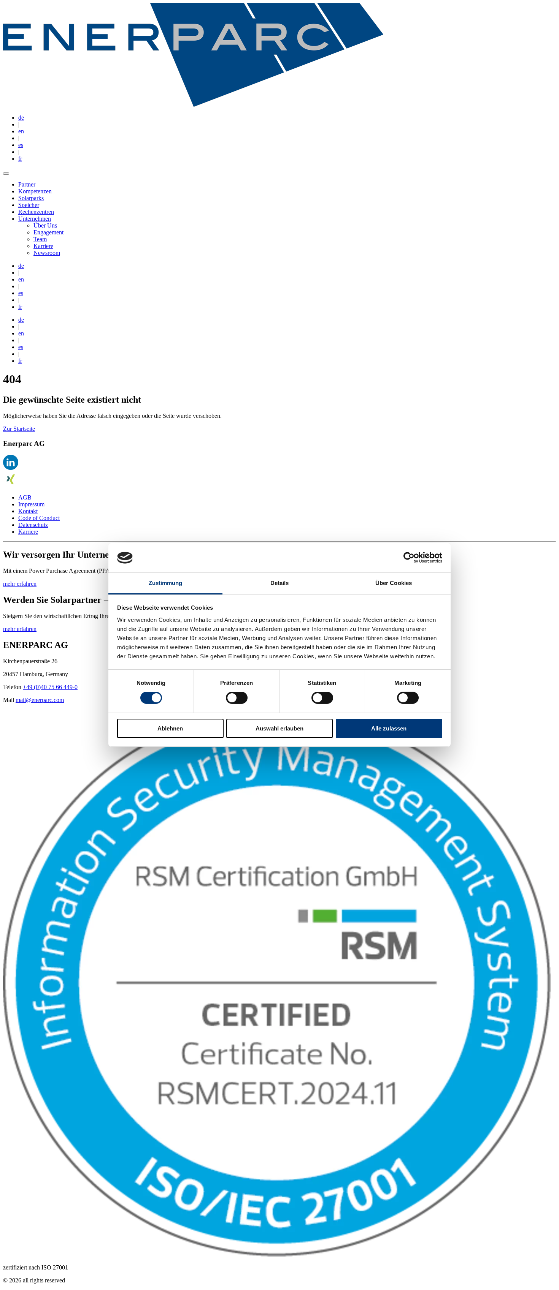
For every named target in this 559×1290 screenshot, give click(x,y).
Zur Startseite (19, 428)
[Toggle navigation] (6, 173)
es (20, 145)
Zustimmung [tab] (166, 583)
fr (20, 158)
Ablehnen (170, 728)
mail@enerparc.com (40, 700)
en (21, 131)
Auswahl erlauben (279, 728)
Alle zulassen (389, 728)
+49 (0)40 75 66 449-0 (50, 687)
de (21, 117)
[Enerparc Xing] (10, 484)
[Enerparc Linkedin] (10, 468)
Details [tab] (279, 583)
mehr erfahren (20, 583)
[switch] (237, 698)
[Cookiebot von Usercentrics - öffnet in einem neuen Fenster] (409, 557)
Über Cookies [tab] (393, 583)
